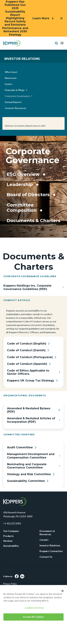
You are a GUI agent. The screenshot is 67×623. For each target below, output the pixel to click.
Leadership (21, 184)
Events (8, 84)
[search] (56, 42)
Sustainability (11, 556)
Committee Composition (22, 212)
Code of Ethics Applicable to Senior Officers (28, 383)
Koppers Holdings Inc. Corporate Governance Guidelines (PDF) (27, 298)
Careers (44, 550)
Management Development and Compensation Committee (30, 466)
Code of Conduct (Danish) (26, 361)
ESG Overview (24, 174)
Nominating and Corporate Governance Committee (27, 476)
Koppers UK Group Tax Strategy (30, 391)
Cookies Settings (34, 607)
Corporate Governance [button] (17, 96)
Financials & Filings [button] (15, 90)
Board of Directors (30, 194)
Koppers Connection (51, 561)
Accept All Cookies (33, 616)
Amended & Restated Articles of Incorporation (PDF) (31, 431)
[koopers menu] (12, 42)
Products (8, 546)
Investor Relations (22, 59)
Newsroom (10, 77)
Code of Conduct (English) (26, 354)
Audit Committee (20, 458)
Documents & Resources (47, 543)
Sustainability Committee (26, 491)
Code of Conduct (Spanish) (27, 374)
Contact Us (46, 567)
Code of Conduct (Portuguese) (30, 367)
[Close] (63, 590)
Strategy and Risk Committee (29, 485)
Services (8, 551)
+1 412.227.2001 (12, 534)
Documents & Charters (24, 228)
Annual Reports (13, 102)
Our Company (11, 541)
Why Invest (11, 71)
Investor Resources (15, 108)
